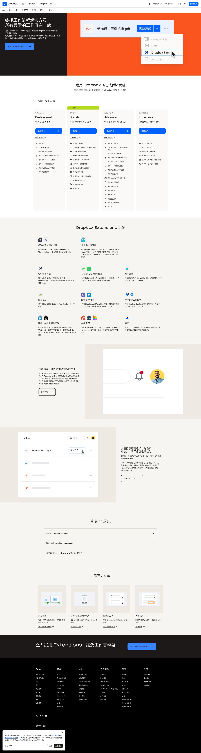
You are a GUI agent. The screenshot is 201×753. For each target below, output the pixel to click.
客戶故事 (125, 682)
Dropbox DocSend (135, 304)
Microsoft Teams (44, 252)
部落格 (124, 674)
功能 (37, 685)
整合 (37, 682)
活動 (123, 678)
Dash (59, 689)
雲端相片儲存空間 (85, 682)
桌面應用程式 (40, 674)
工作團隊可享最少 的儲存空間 (84, 147)
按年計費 (51, 101)
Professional (61, 678)
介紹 (123, 696)
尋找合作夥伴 (126, 706)
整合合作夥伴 (126, 703)
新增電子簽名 (57, 379)
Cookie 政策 (104, 685)
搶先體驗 (38, 696)
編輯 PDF (82, 692)
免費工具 (38, 703)
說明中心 (103, 674)
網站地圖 (103, 696)
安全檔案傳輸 (83, 685)
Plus (58, 674)
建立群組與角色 (78, 184)
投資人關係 (147, 682)
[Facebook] (41, 715)
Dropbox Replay (98, 254)
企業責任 (147, 685)
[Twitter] (37, 715)
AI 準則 (102, 692)
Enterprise (60, 685)
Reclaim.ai (60, 699)
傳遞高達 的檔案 (47, 160)
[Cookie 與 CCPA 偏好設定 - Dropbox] (34, 740)
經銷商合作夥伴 (127, 699)
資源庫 (124, 685)
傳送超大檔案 (83, 674)
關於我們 (147, 674)
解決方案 (38, 689)
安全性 (38, 692)
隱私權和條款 (104, 682)
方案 (58, 703)
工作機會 (147, 678)
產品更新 (60, 706)
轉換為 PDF (83, 699)
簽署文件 (45, 280)
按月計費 (39, 101)
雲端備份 (82, 689)
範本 (37, 699)
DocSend (60, 692)
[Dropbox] (11, 4)
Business (60, 682)
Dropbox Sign (62, 696)
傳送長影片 (82, 678)
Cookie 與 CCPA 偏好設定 (109, 689)
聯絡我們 (103, 678)
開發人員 (125, 689)
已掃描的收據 (45, 304)
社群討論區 (125, 692)
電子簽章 (82, 696)
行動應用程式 (40, 678)
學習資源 (103, 699)
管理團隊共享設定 (79, 180)
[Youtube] (46, 715)
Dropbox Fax (138, 327)
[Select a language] (149, 4)
